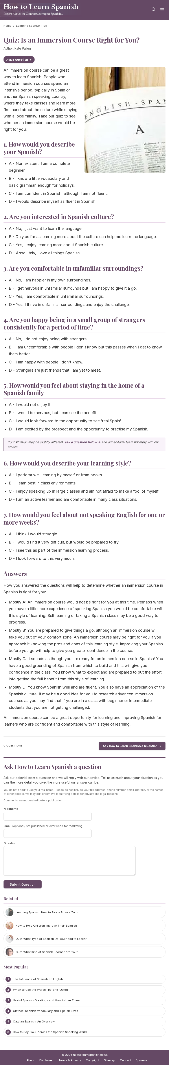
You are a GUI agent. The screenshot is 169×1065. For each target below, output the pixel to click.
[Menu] (162, 10)
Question (10, 843)
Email (43, 826)
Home (7, 25)
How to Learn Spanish (41, 7)
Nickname (11, 808)
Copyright (92, 1060)
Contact (125, 1060)
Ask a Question (17, 59)
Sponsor (141, 1060)
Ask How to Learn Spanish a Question (130, 746)
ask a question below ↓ (83, 442)
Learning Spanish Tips (31, 25)
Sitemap (109, 1060)
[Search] (154, 10)
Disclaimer (46, 1060)
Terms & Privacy (70, 1060)
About (30, 1060)
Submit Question (22, 884)
